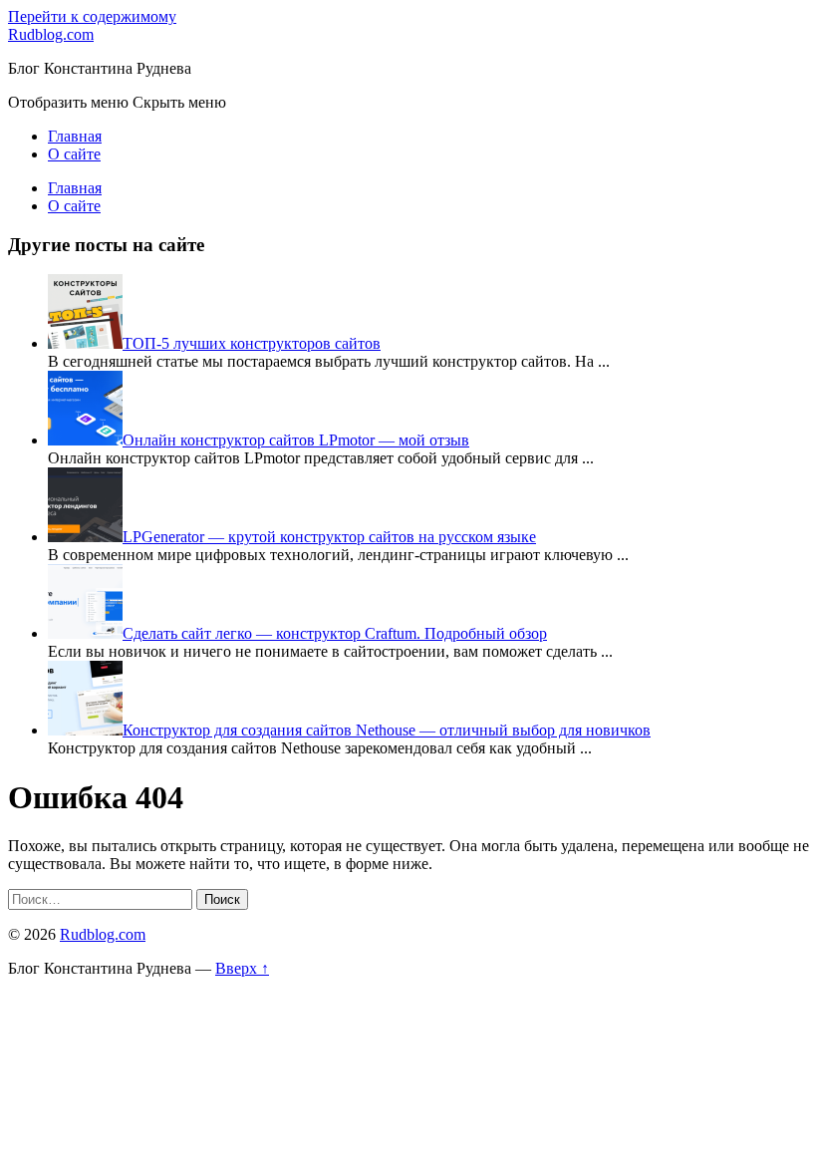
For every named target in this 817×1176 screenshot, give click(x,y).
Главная (75, 136)
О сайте (74, 154)
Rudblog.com (51, 34)
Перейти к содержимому (92, 16)
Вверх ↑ (242, 968)
